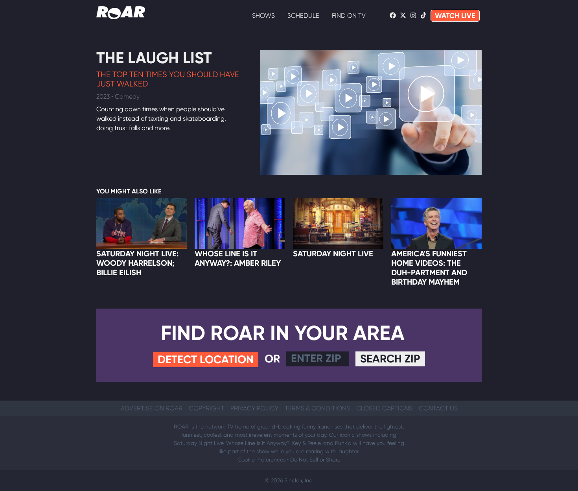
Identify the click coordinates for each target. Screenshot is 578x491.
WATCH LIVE (455, 15)
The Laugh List (154, 58)
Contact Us (438, 408)
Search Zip (390, 358)
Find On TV (349, 15)
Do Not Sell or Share (315, 459)
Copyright (206, 408)
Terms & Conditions (317, 408)
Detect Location (206, 359)
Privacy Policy (254, 408)
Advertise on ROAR (151, 408)
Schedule (303, 15)
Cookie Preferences (261, 459)
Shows (263, 15)
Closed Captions (384, 408)
